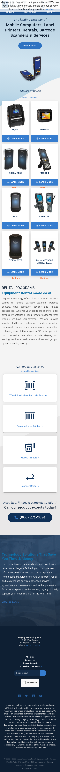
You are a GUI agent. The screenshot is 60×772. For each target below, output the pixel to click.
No (52, 9)
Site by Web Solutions (30, 768)
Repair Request (30, 663)
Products (9, 12)
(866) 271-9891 (32, 517)
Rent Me (16, 278)
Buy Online (30, 12)
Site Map (50, 762)
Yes (48, 9)
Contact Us (30, 660)
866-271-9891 (33, 645)
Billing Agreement (38, 762)
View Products (10, 602)
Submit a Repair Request (35, 765)
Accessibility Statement (30, 666)
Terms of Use (24, 762)
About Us (30, 657)
